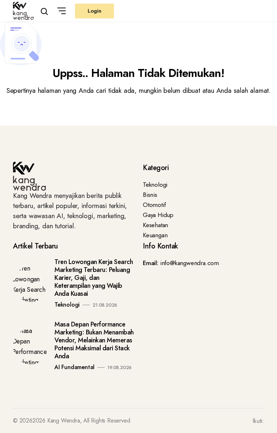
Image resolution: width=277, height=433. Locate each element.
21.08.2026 (105, 305)
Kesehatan (155, 225)
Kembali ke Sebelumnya (37, 117)
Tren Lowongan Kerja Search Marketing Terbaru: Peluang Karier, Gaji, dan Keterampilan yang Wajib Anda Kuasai (93, 277)
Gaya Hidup (158, 215)
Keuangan (155, 235)
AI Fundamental (74, 367)
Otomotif (154, 204)
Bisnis (150, 194)
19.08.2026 (119, 367)
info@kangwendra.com (189, 263)
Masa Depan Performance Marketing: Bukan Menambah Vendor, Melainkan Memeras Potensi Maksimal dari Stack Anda (94, 340)
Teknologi (155, 184)
